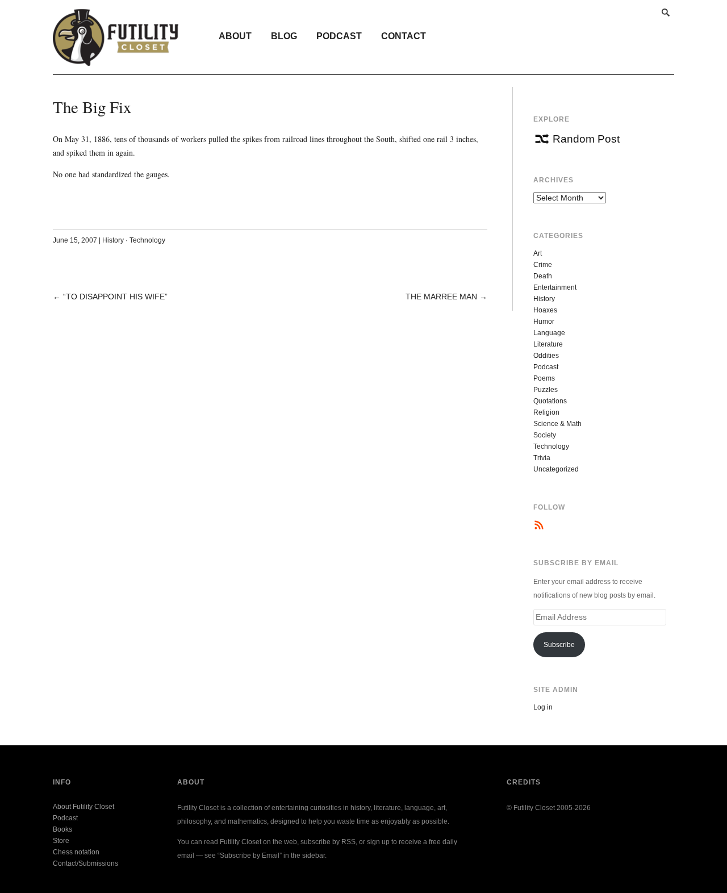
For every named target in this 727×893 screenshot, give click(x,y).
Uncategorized (556, 469)
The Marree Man (441, 296)
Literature (548, 344)
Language (549, 333)
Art (537, 253)
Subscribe (559, 645)
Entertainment (554, 287)
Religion (546, 412)
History (113, 240)
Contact (403, 36)
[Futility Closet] (115, 59)
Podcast (339, 36)
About (235, 36)
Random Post (586, 139)
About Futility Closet (83, 807)
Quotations (550, 401)
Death (542, 276)
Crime (542, 265)
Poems (544, 378)
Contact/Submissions (85, 863)
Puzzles (545, 390)
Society (544, 435)
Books (62, 829)
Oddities (546, 356)
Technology (147, 240)
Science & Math (557, 424)
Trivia (541, 458)
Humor (543, 322)
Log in (543, 707)
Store (61, 841)
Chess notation (76, 852)
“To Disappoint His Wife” (115, 296)
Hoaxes (545, 310)
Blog (284, 36)
